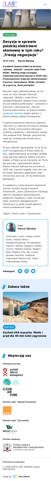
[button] (20, 271)
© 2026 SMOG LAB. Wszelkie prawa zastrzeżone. (21, 467)
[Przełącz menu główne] (45, 4)
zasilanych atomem (13, 113)
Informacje (10, 35)
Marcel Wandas (26, 61)
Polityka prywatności (14, 461)
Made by (7, 476)
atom (6, 150)
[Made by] (21, 476)
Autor (20, 225)
